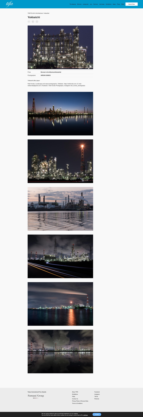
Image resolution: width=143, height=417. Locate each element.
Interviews (101, 4)
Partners (95, 4)
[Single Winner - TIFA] (9, 4)
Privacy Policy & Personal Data (80, 401)
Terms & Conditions (77, 403)
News (114, 4)
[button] (29, 21)
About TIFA (75, 392)
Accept (97, 414)
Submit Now (131, 4)
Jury (91, 4)
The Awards (73, 4)
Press (118, 4)
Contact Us (75, 399)
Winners (79, 4)
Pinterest (96, 399)
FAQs (122, 4)
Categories (85, 4)
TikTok (96, 396)
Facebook (97, 392)
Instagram (97, 394)
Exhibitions (108, 4)
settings (85, 415)
